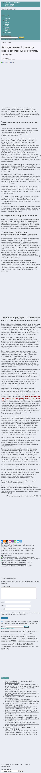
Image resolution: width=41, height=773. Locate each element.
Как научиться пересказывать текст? (12, 565)
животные (3, 634)
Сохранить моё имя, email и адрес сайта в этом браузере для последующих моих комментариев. (20, 613)
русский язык (4, 644)
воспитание (14, 631)
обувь (33, 636)
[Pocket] (10, 541)
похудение (18, 638)
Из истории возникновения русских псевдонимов (17, 550)
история (19, 634)
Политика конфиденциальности (26, 623)
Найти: (3, 626)
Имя (3, 602)
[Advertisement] (20, 85)
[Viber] (12, 541)
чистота (5, 648)
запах (7, 634)
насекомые (29, 636)
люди (20, 636)
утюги (22, 646)
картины (26, 634)
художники (32, 646)
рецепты (35, 641)
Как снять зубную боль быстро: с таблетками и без (17, 545)
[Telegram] (20, 541)
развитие (20, 641)
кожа (2, 543)
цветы (37, 646)
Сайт (2, 609)
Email (3, 605)
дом (29, 631)
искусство (12, 634)
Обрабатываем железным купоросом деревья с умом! (22, 686)
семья (6, 543)
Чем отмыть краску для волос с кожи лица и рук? (17, 559)
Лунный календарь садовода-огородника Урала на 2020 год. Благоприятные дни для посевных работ (21, 709)
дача (20, 631)
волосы (8, 631)
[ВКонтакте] (2, 541)
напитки (24, 636)
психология (6, 641)
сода (21, 644)
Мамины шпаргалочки (8, 9)
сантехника (10, 644)
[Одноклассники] (4, 541)
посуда (14, 638)
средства (28, 643)
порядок (10, 638)
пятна (13, 641)
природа (25, 638)
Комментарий (5, 586)
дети (24, 630)
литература (16, 636)
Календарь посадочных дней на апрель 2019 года (21, 717)
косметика (4, 636)
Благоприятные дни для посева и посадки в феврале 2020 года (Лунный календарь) (22, 694)
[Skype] (18, 541)
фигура (26, 646)
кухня (11, 636)
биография (3, 631)
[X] (7, 541)
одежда (4, 638)
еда (37, 631)
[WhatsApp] (15, 541)
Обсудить (11, 59)
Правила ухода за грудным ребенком (13, 562)
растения (28, 641)
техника (12, 646)
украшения (17, 646)
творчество (5, 646)
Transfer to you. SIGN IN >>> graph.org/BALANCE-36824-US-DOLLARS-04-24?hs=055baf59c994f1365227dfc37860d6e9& (21, 705)
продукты (33, 638)
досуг (34, 631)
